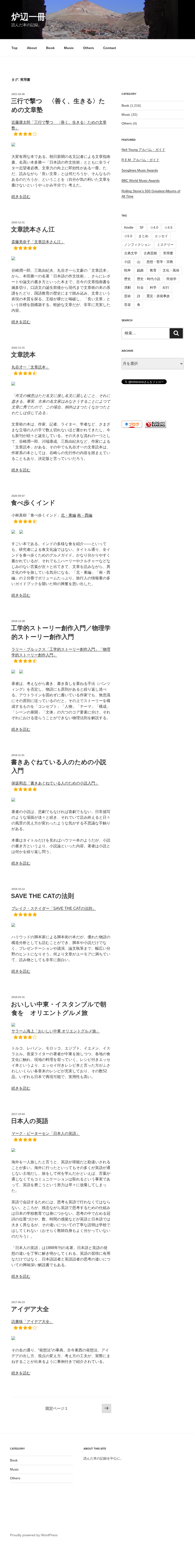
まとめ (143, 236)
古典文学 (130, 253)
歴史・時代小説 (148, 279)
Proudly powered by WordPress (34, 1535)
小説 (127, 262)
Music (69, 48)
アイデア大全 (30, 1309)
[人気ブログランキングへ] (155, 427)
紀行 (166, 287)
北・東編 (68, 515)
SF (142, 227)
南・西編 (84, 515)
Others (88, 48)
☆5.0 (128, 236)
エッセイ (161, 236)
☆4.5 (168, 227)
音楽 (127, 304)
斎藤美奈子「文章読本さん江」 (38, 242)
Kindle (128, 227)
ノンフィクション (137, 244)
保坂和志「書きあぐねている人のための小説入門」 (55, 783)
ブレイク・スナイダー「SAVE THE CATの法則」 (53, 908)
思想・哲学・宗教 (159, 262)
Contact (109, 48)
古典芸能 (150, 253)
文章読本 (23, 354)
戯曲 (140, 270)
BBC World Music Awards (141, 180)
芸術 (127, 296)
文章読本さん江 (33, 229)
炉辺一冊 (28, 17)
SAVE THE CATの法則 (42, 895)
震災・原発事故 (158, 296)
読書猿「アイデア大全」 (32, 1322)
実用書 (168, 253)
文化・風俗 (171, 270)
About (32, 48)
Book (50, 48)
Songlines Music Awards (140, 170)
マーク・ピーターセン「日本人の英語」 (45, 1133)
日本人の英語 (29, 1120)
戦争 (127, 270)
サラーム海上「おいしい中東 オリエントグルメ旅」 (55, 1031)
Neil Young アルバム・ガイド (143, 149)
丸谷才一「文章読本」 (30, 367)
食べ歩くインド (33, 502)
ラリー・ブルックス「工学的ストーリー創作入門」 (55, 649)
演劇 (127, 287)
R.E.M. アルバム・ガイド (140, 160)
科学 (153, 287)
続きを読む (20, 197)
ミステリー (165, 244)
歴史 (127, 279)
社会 (140, 287)
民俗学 (171, 279)
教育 (153, 270)
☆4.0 (154, 227)
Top (14, 48)
